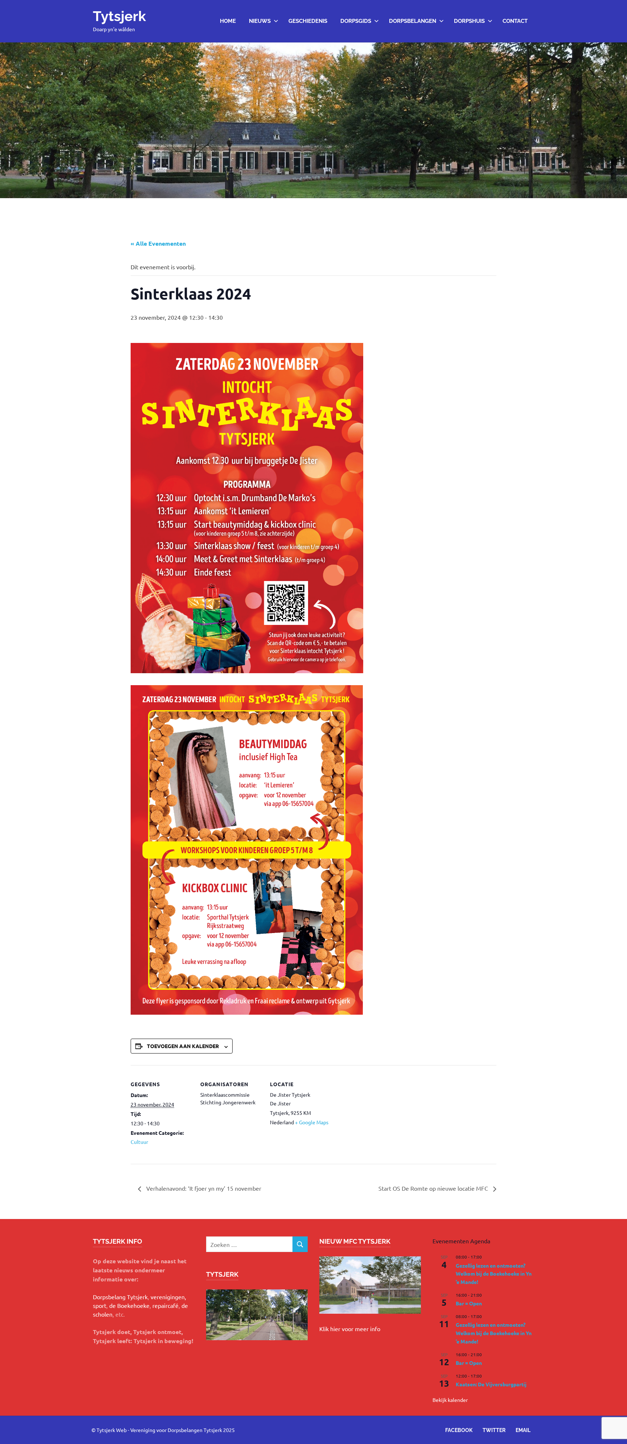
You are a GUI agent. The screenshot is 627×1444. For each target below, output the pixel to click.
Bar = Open (469, 1303)
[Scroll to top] (614, 1431)
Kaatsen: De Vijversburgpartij (491, 1384)
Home (228, 21)
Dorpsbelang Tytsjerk (120, 1296)
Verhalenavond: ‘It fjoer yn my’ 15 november (203, 1188)
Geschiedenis (307, 21)
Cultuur (139, 1141)
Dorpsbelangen (412, 21)
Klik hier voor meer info (349, 1328)
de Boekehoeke (129, 1305)
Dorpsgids (355, 21)
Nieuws (260, 21)
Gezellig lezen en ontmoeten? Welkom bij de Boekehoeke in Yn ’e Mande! (494, 1273)
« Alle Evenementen (158, 243)
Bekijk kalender (450, 1399)
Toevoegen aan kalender (183, 1046)
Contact (515, 21)
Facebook (458, 1430)
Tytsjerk (119, 16)
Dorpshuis (469, 21)
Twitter (494, 1430)
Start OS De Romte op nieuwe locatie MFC (433, 1188)
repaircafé (165, 1305)
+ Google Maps (311, 1122)
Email (523, 1430)
